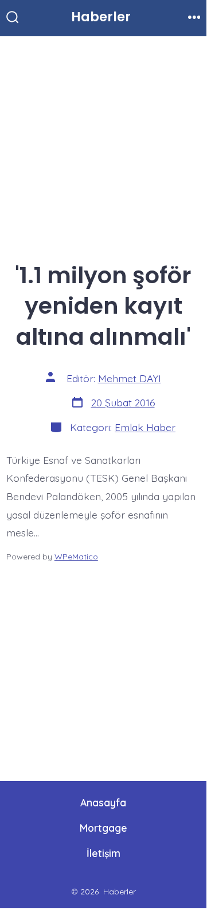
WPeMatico (76, 556)
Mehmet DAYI (129, 378)
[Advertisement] (103, 144)
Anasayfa (103, 802)
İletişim (103, 853)
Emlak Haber (145, 427)
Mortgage (103, 827)
